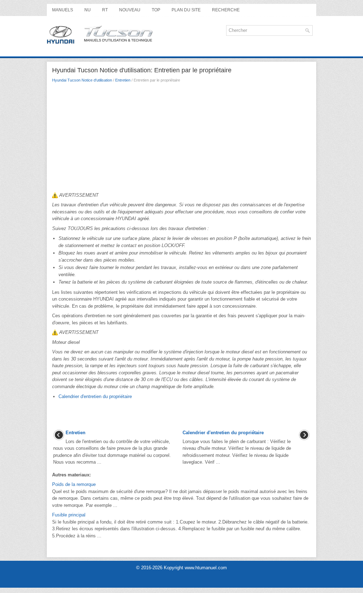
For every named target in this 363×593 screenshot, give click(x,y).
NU (87, 9)
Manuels (62, 9)
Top (156, 9)
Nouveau (129, 9)
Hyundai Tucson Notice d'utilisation (82, 80)
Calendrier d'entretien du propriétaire (95, 396)
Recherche (226, 9)
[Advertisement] (181, 139)
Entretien (122, 80)
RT (105, 9)
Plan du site (186, 9)
